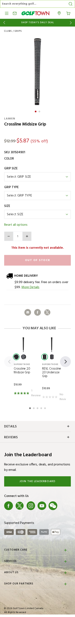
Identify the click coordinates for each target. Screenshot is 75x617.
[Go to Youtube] (42, 505)
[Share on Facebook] (37, 312)
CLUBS (8, 31)
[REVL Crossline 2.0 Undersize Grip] (51, 344)
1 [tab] (30, 407)
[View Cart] (68, 13)
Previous (3, 22)
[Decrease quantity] (8, 236)
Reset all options (16, 225)
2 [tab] (34, 407)
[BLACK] (16, 356)
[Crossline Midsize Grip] (37, 71)
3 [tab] (38, 407)
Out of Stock (37, 260)
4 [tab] (41, 407)
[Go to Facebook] (8, 505)
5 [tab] (45, 407)
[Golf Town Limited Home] (35, 13)
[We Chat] (53, 505)
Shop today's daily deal (37, 22)
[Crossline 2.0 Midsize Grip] (23, 344)
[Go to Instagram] (30, 505)
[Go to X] (19, 505)
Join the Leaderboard (38, 481)
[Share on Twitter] (47, 312)
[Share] (27, 312)
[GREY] (23, 356)
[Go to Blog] (64, 505)
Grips (18, 31)
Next (71, 22)
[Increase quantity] (26, 236)
